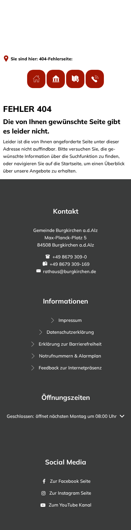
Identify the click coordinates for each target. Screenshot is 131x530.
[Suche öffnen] (103, 14)
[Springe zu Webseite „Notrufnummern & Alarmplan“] (95, 79)
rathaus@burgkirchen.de (69, 271)
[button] (65, 416)
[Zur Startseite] (26, 14)
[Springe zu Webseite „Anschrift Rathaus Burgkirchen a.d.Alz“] (36, 79)
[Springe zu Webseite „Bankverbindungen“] (56, 79)
